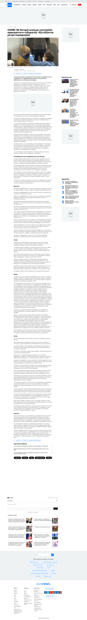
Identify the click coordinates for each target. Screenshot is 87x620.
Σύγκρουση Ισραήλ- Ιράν (34, 562)
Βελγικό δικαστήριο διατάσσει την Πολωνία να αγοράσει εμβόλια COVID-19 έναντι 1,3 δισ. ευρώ (31, 449)
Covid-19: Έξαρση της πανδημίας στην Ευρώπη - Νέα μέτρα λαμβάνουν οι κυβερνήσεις (31, 446)
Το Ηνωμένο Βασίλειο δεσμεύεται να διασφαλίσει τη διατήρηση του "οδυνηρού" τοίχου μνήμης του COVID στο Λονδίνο (31, 453)
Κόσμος (29, 4)
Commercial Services (38, 593)
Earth (54, 4)
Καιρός (25, 593)
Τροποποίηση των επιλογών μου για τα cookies (38, 609)
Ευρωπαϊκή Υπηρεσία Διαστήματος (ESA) (39, 573)
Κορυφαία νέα (67, 77)
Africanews (26, 601)
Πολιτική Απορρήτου (38, 599)
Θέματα (15, 588)
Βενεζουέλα (38, 576)
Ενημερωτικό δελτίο (50, 595)
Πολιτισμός (49, 4)
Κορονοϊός (17, 457)
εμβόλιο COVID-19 (40, 457)
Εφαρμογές (26, 598)
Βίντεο (15, 603)
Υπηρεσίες (26, 588)
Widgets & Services (28, 599)
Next (44, 4)
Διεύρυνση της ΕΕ (47, 576)
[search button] (45, 1)
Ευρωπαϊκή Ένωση (50, 564)
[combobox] (51, 1)
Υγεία (58, 4)
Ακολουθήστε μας (27, 596)
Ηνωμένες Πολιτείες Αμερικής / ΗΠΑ (39, 570)
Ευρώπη (24, 4)
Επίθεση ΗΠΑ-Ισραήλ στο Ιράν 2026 (50, 562)
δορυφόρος (53, 570)
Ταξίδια (40, 4)
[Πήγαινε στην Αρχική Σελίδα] (10, 5)
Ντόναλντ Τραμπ (39, 567)
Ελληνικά (8, 1)
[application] (33, 52)
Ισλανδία (49, 567)
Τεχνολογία (53, 573)
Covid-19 (25, 457)
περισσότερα (36, 588)
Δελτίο (25, 591)
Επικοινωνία (36, 600)
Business (35, 4)
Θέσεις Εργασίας (37, 602)
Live (79, 4)
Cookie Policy (36, 597)
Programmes (16, 604)
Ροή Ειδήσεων (17, 4)
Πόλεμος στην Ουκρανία (38, 564)
